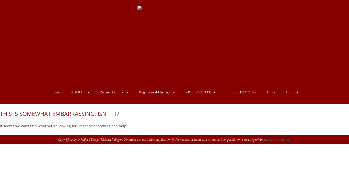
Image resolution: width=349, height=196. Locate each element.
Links (271, 92)
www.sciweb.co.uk (279, 139)
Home (56, 92)
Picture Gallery (112, 92)
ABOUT (78, 92)
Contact (292, 92)
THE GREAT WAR (241, 92)
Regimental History (154, 92)
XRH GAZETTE (198, 92)
